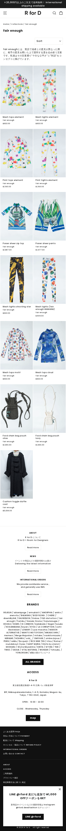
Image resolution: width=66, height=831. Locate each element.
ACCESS (7, 769)
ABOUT (6, 764)
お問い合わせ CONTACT (14, 753)
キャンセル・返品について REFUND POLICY (22, 745)
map (33, 717)
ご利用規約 (7, 773)
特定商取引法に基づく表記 (14, 782)
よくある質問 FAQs (11, 731)
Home (6, 24)
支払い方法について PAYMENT (16, 736)
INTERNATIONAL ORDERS (15, 749)
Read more (33, 547)
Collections (17, 24)
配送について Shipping (13, 740)
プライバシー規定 (10, 778)
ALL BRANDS (33, 661)
